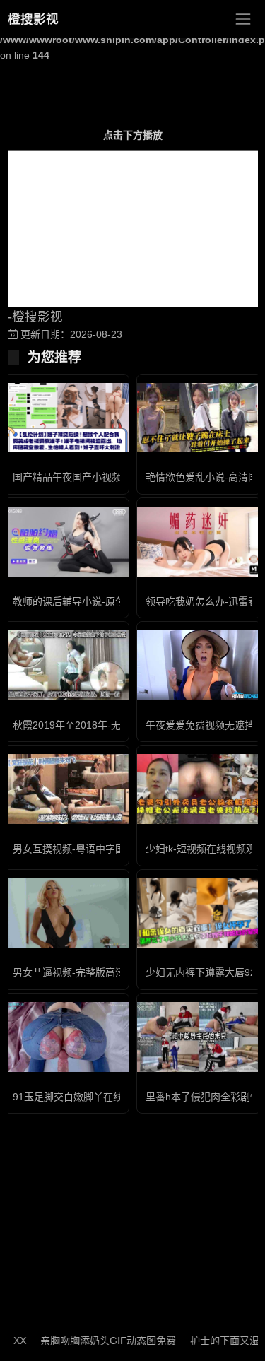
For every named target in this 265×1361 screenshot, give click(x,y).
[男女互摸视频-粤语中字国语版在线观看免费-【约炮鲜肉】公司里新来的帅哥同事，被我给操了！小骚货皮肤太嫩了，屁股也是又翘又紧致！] (66, 789)
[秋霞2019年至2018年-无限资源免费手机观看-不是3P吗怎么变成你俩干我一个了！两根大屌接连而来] (66, 665)
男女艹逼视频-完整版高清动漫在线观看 (98, 972)
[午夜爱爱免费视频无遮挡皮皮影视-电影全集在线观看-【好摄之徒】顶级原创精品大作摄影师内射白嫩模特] (199, 665)
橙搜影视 (33, 19)
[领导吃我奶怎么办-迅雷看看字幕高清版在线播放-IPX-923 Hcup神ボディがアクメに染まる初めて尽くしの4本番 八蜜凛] (199, 542)
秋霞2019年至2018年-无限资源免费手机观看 (111, 725)
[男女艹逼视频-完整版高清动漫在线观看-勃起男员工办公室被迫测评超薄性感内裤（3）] (66, 913)
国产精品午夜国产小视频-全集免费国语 (98, 477)
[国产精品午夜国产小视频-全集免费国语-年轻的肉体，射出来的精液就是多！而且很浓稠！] (66, 417)
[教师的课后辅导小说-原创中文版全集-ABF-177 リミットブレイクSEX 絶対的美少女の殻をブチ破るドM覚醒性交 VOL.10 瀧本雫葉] (66, 542)
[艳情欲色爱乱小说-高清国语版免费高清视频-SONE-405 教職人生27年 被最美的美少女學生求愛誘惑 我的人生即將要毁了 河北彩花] (199, 418)
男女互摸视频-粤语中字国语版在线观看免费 (108, 848)
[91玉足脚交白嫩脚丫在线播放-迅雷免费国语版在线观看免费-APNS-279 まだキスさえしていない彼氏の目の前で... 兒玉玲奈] (66, 1037)
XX (10, 1340)
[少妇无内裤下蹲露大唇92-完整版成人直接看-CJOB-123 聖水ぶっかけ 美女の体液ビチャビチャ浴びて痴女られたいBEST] (199, 913)
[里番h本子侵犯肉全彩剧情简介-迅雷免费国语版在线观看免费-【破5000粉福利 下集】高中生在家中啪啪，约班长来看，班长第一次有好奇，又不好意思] (199, 1037)
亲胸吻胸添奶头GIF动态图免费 (98, 1340)
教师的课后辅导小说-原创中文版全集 (94, 601)
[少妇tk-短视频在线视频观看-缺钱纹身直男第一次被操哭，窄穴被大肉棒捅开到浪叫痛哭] (199, 789)
